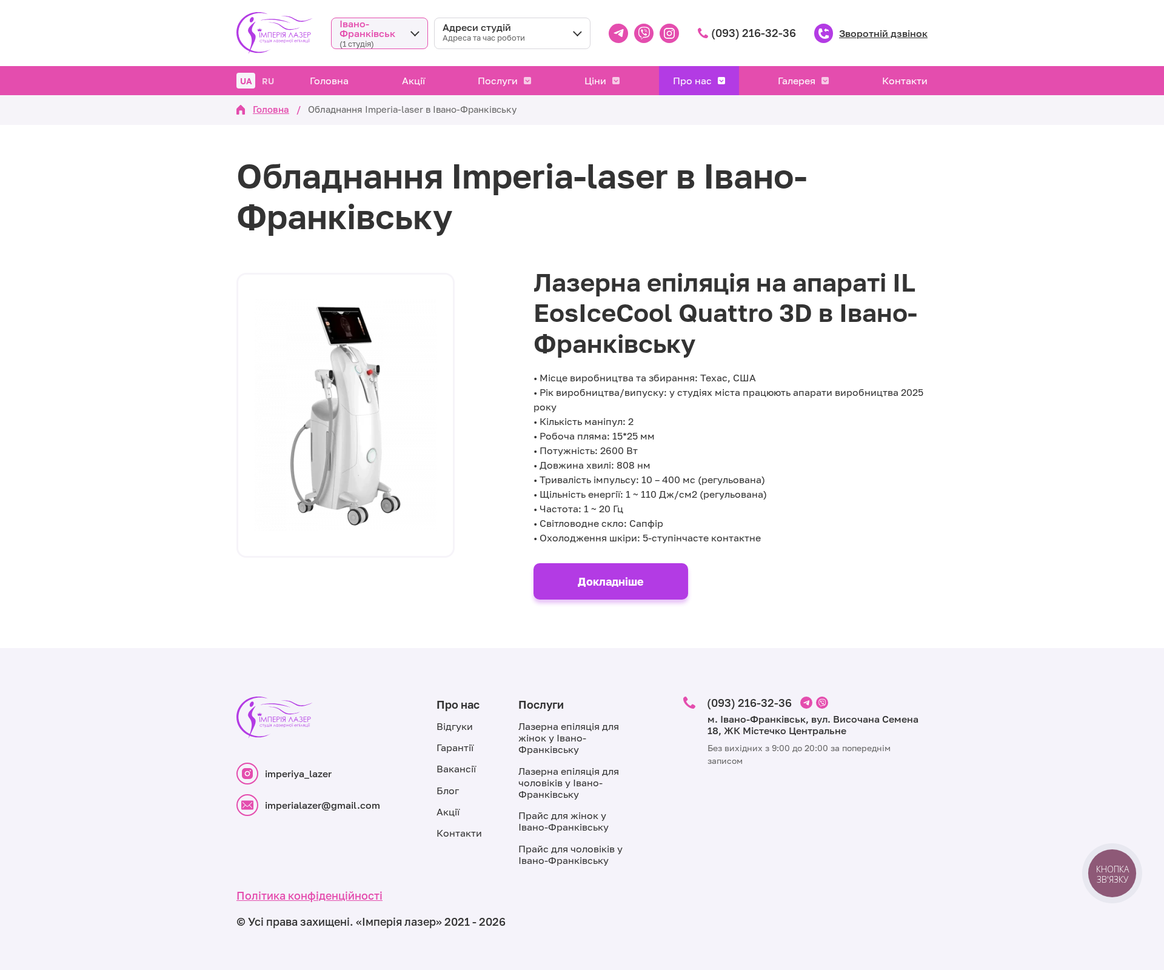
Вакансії (456, 769)
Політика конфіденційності (309, 895)
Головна (329, 81)
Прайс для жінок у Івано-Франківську (563, 821)
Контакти (905, 81)
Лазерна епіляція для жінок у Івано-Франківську (568, 737)
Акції (413, 81)
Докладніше (611, 581)
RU (268, 81)
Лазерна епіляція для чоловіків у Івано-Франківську (568, 782)
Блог (447, 790)
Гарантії (454, 747)
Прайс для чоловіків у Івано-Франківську (570, 854)
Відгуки (454, 726)
